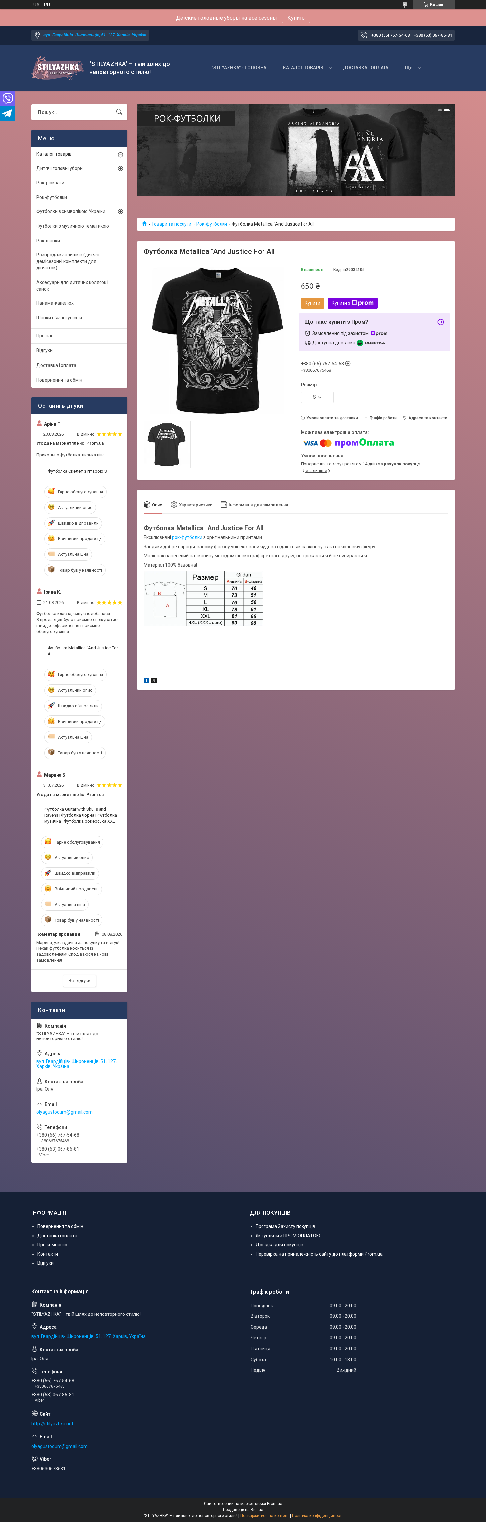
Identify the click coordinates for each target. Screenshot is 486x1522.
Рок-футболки (211, 224)
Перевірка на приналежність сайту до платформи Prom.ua (319, 1254)
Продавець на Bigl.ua (243, 1509)
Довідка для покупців (279, 1244)
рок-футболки (187, 537)
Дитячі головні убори (59, 168)
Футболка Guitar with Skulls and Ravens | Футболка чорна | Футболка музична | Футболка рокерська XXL (80, 815)
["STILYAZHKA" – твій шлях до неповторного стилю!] (57, 68)
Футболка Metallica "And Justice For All (83, 650)
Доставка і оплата (56, 365)
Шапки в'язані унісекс (59, 317)
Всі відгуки (79, 980)
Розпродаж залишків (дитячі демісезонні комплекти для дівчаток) (67, 261)
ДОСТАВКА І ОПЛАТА (365, 67)
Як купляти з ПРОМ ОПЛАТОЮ (288, 1235)
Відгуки (44, 350)
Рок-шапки (48, 240)
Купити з (341, 303)
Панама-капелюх (55, 303)
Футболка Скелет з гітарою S (77, 471)
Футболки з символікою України (70, 211)
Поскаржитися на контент (264, 1515)
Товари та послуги (171, 224)
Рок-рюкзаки (50, 182)
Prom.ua (274, 1503)
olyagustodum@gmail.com (64, 1112)
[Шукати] (119, 112)
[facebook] (146, 681)
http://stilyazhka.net (52, 1423)
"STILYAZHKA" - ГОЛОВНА (239, 67)
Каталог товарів (54, 154)
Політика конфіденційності (317, 1515)
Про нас (44, 335)
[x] (154, 681)
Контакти (47, 1254)
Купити (312, 303)
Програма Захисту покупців (285, 1226)
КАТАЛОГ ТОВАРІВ (303, 67)
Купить (296, 18)
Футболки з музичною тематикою (72, 226)
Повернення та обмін (59, 380)
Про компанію (52, 1244)
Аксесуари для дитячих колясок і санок (72, 286)
